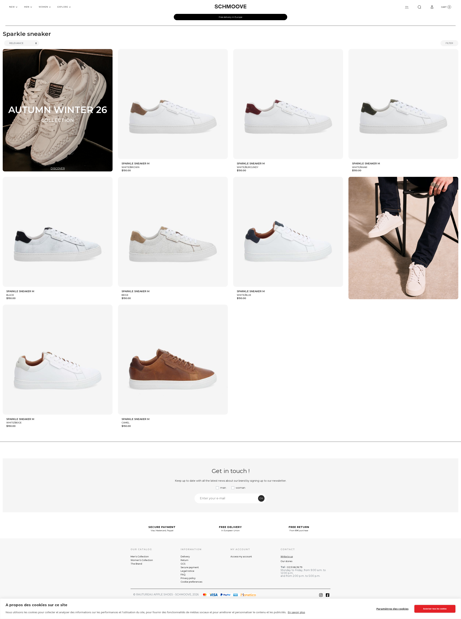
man (223, 487)
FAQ (183, 574)
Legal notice (187, 571)
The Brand (136, 563)
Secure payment (190, 567)
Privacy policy (188, 578)
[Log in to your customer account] (432, 7)
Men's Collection (140, 556)
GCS (183, 563)
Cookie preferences (191, 581)
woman (240, 487)
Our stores (286, 561)
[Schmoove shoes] (230, 6)
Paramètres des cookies (392, 609)
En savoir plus (296, 612)
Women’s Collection (142, 560)
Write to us (287, 556)
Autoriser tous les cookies (435, 608)
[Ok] (419, 7)
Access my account (241, 556)
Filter (449, 43)
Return (184, 560)
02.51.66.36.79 (294, 567)
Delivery (185, 556)
